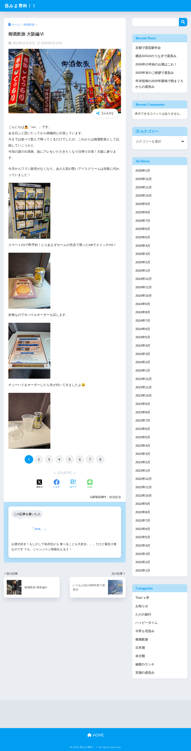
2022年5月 (142, 537)
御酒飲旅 (115, 497)
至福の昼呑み (144, 672)
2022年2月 (142, 562)
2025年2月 (142, 262)
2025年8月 (142, 212)
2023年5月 (142, 437)
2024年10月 (143, 295)
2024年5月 (142, 337)
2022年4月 (142, 545)
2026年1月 (142, 170)
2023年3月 (142, 454)
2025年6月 (142, 229)
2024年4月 (142, 345)
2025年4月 (142, 245)
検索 (183, 22)
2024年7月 (142, 320)
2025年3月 (142, 254)
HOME (98, 735)
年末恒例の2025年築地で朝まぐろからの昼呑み (159, 84)
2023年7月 (142, 420)
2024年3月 (142, 354)
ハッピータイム (146, 622)
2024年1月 (142, 370)
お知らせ (141, 606)
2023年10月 (143, 395)
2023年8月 (142, 412)
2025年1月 (142, 270)
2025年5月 (142, 237)
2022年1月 (142, 570)
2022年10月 (143, 495)
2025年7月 (142, 221)
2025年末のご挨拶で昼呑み (154, 73)
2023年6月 (142, 429)
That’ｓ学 (142, 597)
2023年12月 (143, 379)
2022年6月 (142, 529)
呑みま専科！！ (20, 5)
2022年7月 (142, 520)
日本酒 (140, 647)
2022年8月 (142, 512)
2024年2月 (142, 362)
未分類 (140, 656)
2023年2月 (142, 462)
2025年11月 (143, 187)
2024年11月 (143, 287)
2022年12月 (143, 479)
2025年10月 (143, 195)
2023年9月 (142, 404)
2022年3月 (142, 554)
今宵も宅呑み (144, 631)
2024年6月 (142, 329)
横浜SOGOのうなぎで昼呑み (155, 56)
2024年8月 (142, 312)
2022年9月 (142, 504)
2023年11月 (143, 387)
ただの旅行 (143, 614)
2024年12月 (143, 279)
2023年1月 (142, 470)
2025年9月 (142, 204)
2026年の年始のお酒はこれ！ (156, 64)
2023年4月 (142, 445)
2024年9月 (142, 304)
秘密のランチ (144, 664)
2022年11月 (143, 487)
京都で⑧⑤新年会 (148, 48)
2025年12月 (143, 179)
